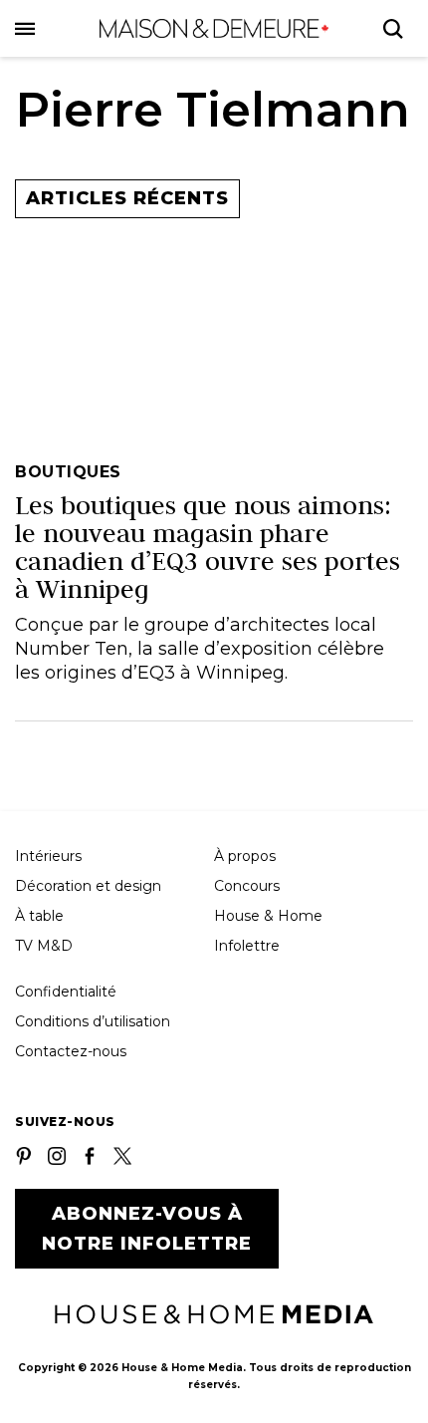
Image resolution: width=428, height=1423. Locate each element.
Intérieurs (48, 856)
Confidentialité (65, 991)
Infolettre (247, 946)
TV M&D (44, 946)
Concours (247, 886)
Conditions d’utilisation (92, 1021)
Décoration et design (88, 886)
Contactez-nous (70, 1051)
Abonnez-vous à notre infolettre (147, 1229)
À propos (245, 856)
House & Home (268, 916)
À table (39, 916)
